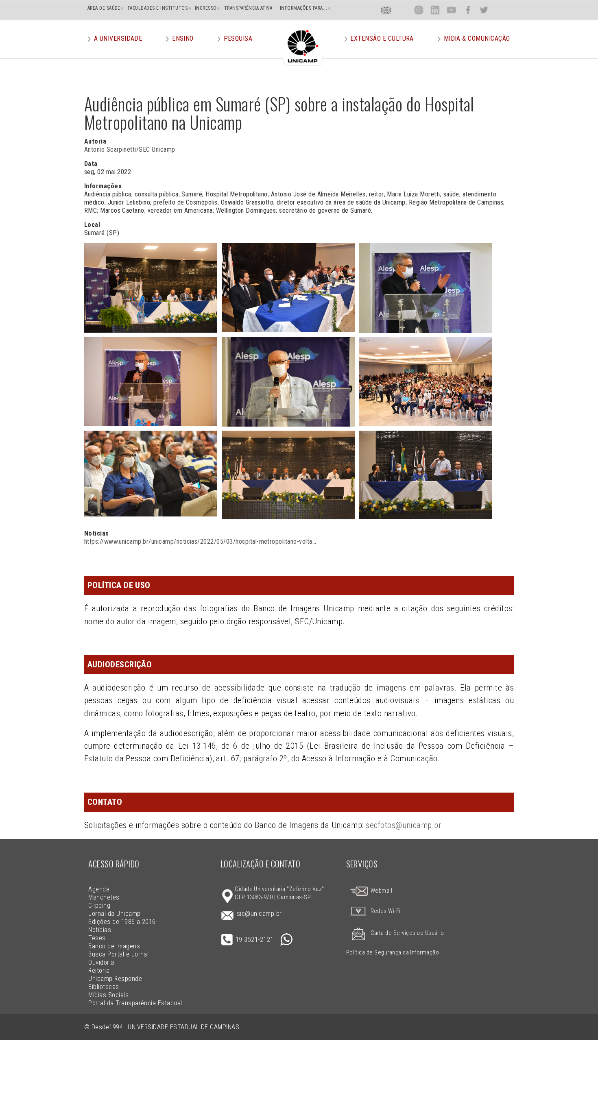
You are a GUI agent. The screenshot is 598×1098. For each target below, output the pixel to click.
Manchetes (103, 897)
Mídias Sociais (108, 995)
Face (468, 10)
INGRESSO (206, 8)
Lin (435, 10)
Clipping (99, 905)
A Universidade (118, 38)
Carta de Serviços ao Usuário (407, 933)
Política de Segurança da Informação (392, 952)
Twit (484, 10)
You (451, 10)
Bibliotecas (103, 987)
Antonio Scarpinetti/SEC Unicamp (129, 149)
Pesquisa (238, 38)
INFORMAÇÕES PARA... (303, 8)
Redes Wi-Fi (386, 911)
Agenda (98, 889)
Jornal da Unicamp (114, 913)
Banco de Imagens (114, 946)
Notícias (99, 930)
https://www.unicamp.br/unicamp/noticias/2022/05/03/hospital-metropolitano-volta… (200, 541)
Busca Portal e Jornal (118, 954)
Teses (96, 938)
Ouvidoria (101, 962)
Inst (419, 10)
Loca (402, 10)
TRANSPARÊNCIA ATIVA (248, 8)
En (386, 10)
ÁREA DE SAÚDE (103, 8)
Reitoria (98, 970)
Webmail (380, 890)
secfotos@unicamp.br (403, 825)
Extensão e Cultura (382, 38)
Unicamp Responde (115, 979)
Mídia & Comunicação (477, 38)
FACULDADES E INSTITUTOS (158, 8)
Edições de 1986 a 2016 (122, 922)
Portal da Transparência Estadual (135, 1003)
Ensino (183, 38)
